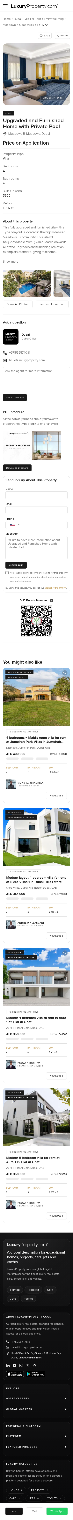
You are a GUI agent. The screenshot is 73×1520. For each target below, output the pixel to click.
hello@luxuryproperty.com (26, 1347)
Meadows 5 (26, 25)
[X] (28, 1365)
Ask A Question (15, 397)
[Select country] (12, 525)
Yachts (28, 1298)
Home (7, 19)
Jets (13, 1298)
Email (8, 504)
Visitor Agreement (55, 587)
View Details (56, 795)
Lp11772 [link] (42, 25)
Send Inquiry (16, 565)
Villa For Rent (33, 19)
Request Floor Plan (52, 304)
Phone (9, 519)
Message (11, 533)
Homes (15, 1290)
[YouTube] (14, 1365)
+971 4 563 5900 (20, 1341)
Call (34, 1511)
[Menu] (5, 6)
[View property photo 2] (27, 283)
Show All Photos (17, 304)
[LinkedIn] (8, 1365)
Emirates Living (54, 19)
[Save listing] (65, 673)
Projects (33, 1290)
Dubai (17, 19)
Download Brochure (17, 468)
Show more (10, 262)
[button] (36, 74)
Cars (50, 1290)
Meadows (9, 25)
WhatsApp (57, 1511)
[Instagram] (21, 1365)
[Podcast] (34, 1365)
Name (9, 489)
